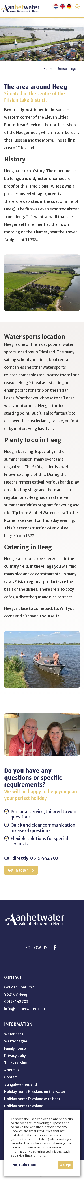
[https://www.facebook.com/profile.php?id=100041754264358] (54, 947)
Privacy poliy (15, 1055)
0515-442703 (16, 1001)
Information (18, 1024)
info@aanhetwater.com (24, 1008)
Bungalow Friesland (20, 1084)
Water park (13, 1034)
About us (11, 1070)
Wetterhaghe (15, 1041)
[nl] (55, 6)
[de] (69, 6)
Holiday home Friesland (23, 1106)
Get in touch (18, 870)
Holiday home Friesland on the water (34, 1091)
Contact (11, 1077)
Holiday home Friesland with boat (32, 1098)
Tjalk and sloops (17, 1062)
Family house (15, 1048)
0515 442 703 (44, 858)
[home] (20, 9)
